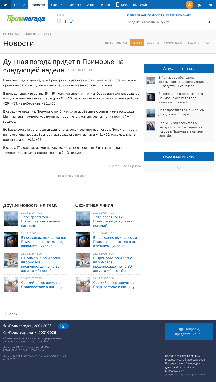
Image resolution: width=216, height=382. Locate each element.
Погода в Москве (175, 355)
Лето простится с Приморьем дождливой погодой (41, 221)
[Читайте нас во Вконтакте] (210, 4)
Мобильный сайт (133, 4)
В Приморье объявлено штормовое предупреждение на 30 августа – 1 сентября (40, 264)
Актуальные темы (178, 68)
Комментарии (173, 42)
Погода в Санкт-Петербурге (182, 363)
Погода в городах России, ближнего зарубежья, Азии (158, 14)
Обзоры (75, 4)
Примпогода (11, 33)
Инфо (105, 4)
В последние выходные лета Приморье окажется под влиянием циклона (45, 241)
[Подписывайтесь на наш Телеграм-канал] (200, 4)
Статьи (56, 4)
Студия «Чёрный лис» (191, 374)
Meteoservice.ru (174, 359)
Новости (38, 4)
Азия (91, 4)
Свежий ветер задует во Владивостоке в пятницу (42, 284)
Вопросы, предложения (187, 331)
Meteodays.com (195, 359)
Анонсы (121, 42)
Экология (193, 42)
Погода (19, 4)
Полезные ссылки (179, 157)
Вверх (13, 314)
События (153, 42)
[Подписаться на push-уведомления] (189, 4)
